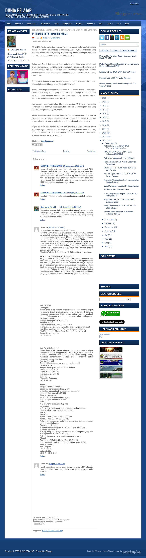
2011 (104, 141)
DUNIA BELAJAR (18, 10)
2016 (104, 125)
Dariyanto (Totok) (18, 50)
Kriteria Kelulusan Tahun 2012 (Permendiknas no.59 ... (116, 147)
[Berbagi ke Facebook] (41, 144)
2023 (104, 102)
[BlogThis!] (35, 144)
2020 (104, 113)
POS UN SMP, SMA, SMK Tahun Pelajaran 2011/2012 (118, 153)
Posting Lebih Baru (39, 151)
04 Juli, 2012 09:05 (56, 227)
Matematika (45, 23)
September (109, 227)
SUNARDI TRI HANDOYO (51, 166)
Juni (106, 239)
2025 (104, 98)
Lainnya (91, 23)
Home (9, 23)
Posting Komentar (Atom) (52, 530)
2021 (104, 110)
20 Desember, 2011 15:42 (73, 166)
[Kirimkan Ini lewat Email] (33, 144)
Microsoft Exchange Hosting (131, 553)
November (109, 219)
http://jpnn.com (47, 141)
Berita (45, 38)
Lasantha (119, 551)
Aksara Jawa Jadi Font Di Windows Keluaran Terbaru (118, 213)
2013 (104, 133)
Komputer (67, 23)
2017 (104, 121)
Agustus (108, 231)
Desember (109, 143)
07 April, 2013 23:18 (57, 464)
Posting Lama (91, 151)
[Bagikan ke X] (38, 144)
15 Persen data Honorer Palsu (49, 33)
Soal (110, 23)
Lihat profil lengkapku (18, 61)
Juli (106, 235)
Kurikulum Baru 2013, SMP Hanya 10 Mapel (117, 72)
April (106, 247)
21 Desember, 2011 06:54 (70, 207)
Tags (115, 51)
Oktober (108, 223)
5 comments (55, 38)
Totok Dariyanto (104, 334)
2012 (104, 137)
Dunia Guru (32, 23)
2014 (104, 129)
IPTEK (56, 23)
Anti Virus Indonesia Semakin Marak (119, 158)
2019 (104, 117)
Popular (105, 51)
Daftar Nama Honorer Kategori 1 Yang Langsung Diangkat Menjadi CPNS (119, 65)
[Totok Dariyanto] (100, 337)
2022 (104, 106)
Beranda (134, 4)
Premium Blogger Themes (132, 551)
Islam (127, 23)
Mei (106, 243)
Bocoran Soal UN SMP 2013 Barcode (114, 78)
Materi (79, 23)
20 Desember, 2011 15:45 (73, 193)
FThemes (98, 551)
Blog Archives (128, 51)
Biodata (19, 23)
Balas (42, 185)
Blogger (49, 551)
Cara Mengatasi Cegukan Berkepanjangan (121, 186)
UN (119, 23)
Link (101, 23)
